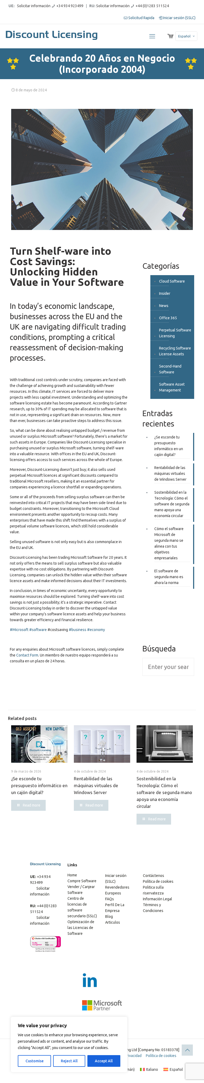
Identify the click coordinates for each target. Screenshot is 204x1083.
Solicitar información (33, 6)
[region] (69, 1044)
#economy (96, 630)
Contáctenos (153, 875)
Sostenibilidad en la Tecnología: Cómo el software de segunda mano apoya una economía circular (171, 504)
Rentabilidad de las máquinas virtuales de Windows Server (170, 473)
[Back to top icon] (187, 1050)
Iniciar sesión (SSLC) (179, 18)
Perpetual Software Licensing (175, 333)
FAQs (109, 899)
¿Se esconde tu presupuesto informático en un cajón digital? (168, 446)
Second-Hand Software (170, 369)
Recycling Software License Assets (175, 351)
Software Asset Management (172, 387)
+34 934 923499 (69, 6)
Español (184, 36)
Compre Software (81, 881)
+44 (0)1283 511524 (152, 6)
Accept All (104, 1061)
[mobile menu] (152, 36)
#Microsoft (19, 630)
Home (72, 875)
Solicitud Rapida (141, 18)
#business (77, 630)
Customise (35, 1061)
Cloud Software (172, 281)
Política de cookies (158, 881)
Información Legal (157, 899)
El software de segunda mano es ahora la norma (168, 577)
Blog (109, 916)
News (163, 306)
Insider (164, 293)
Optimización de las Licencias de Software (80, 928)
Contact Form (27, 655)
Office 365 (168, 318)
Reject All (69, 1061)
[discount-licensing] (52, 36)
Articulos (112, 922)
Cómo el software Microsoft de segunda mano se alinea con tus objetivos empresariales (169, 543)
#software (38, 630)
